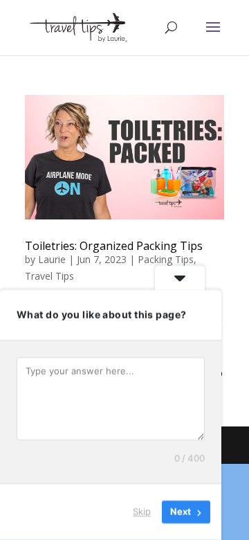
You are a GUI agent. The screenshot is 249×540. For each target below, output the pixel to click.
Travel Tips (49, 275)
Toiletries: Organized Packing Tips (114, 245)
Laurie (52, 259)
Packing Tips (166, 259)
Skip (142, 511)
